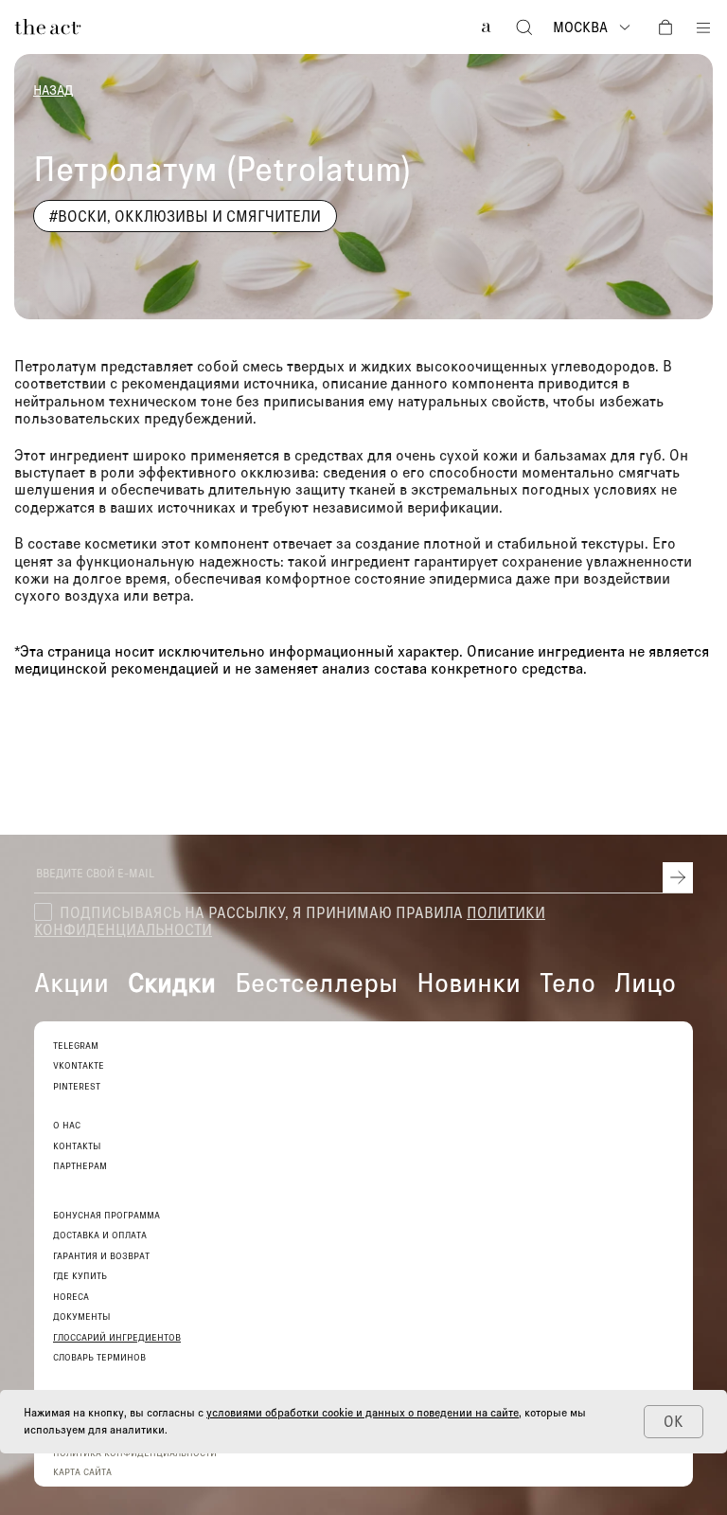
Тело (567, 981)
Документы (82, 1316)
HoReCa (71, 1296)
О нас (66, 1125)
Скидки (172, 981)
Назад (53, 90)
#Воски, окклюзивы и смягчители (185, 216)
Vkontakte (78, 1065)
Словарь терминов (99, 1357)
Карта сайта (82, 1471)
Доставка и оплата (100, 1235)
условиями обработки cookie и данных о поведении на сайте (362, 1412)
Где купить (80, 1276)
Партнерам (80, 1166)
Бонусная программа (106, 1215)
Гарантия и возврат (101, 1256)
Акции (71, 981)
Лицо (645, 981)
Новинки (469, 981)
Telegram (75, 1045)
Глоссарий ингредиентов (117, 1337)
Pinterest (76, 1086)
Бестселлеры (316, 981)
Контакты (77, 1146)
